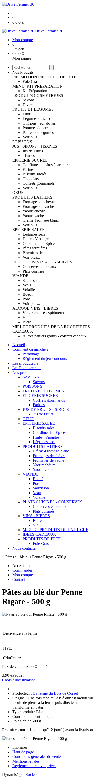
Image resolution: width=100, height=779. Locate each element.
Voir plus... (31, 137)
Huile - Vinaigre (36, 239)
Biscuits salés (33, 253)
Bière (27, 322)
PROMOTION (25, 77)
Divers (28, 105)
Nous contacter (24, 548)
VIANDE (20, 276)
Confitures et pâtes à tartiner (45, 165)
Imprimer (19, 747)
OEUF (17, 192)
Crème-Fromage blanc (41, 220)
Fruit (26, 114)
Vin (25, 317)
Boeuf (28, 294)
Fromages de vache (38, 206)
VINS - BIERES (36, 516)
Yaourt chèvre (34, 211)
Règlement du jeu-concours (45, 358)
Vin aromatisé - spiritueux (43, 313)
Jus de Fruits (33, 151)
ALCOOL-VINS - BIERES (35, 308)
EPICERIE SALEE (28, 229)
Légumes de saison (38, 118)
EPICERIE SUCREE (30, 160)
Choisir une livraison (19, 680)
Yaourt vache (33, 216)
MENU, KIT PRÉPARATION (37, 86)
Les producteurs (25, 363)
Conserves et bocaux (39, 266)
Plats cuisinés (33, 271)
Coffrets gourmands (39, 183)
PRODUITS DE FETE (57, 77)
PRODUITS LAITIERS (32, 197)
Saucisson (31, 280)
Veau (27, 285)
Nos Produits (22, 72)
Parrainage (31, 354)
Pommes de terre (36, 128)
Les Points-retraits (26, 368)
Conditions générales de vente (36, 756)
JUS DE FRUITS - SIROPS (46, 409)
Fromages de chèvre (39, 202)
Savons (28, 100)
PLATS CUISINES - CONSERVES (42, 262)
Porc (26, 299)
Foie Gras (30, 81)
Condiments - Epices (39, 243)
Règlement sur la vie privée (34, 766)
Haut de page (23, 752)
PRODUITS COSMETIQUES (37, 95)
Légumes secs (34, 234)
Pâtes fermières (35, 248)
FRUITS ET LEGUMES (33, 109)
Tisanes (29, 155)
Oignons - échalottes (39, 123)
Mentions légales (25, 761)
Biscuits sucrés (34, 174)
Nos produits (22, 372)
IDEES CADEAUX (39, 534)
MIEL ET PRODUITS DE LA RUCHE (45, 326)
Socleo (31, 774)
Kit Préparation (35, 91)
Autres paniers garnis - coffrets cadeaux (54, 336)
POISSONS (22, 142)
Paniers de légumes (38, 132)
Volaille (29, 290)
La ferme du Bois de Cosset (55, 693)
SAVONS (31, 377)
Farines (28, 169)
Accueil (18, 344)
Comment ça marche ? (30, 349)
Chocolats (31, 179)
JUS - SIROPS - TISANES (34, 146)
